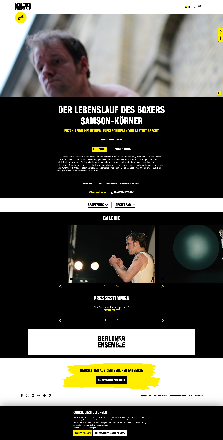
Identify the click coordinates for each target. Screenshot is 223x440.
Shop (21, 17)
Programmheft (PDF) (124, 192)
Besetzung (96, 205)
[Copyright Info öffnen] (72, 279)
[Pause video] (218, 93)
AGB (190, 395)
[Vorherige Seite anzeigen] (60, 286)
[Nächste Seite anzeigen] (162, 286)
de (186, 7)
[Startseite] (23, 6)
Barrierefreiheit (178, 395)
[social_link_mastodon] (50, 395)
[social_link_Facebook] (21, 395)
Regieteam (123, 205)
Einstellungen (90, 427)
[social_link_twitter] (27, 395)
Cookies (199, 395)
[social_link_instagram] (33, 395)
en (189, 7)
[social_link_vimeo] (44, 395)
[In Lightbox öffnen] (151, 279)
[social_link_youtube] (38, 395)
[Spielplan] (199, 6)
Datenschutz (78, 427)
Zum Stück (123, 149)
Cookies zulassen (83, 433)
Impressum (146, 395)
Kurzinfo (99, 149)
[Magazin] (193, 6)
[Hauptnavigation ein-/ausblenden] (205, 7)
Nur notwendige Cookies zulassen (110, 433)
